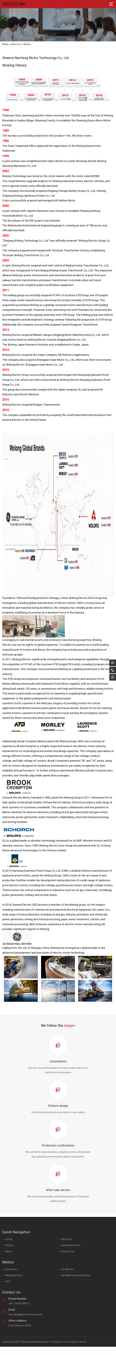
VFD (7, 1281)
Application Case (70, 1245)
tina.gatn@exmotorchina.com (25, 1314)
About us (15, 44)
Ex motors (11, 1269)
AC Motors (67, 1269)
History (27, 44)
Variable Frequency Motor (75, 1275)
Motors (9, 1245)
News (8, 1251)
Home (5, 44)
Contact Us (67, 1251)
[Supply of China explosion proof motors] (14, 4)
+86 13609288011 (19, 1303)
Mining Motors (13, 1275)
